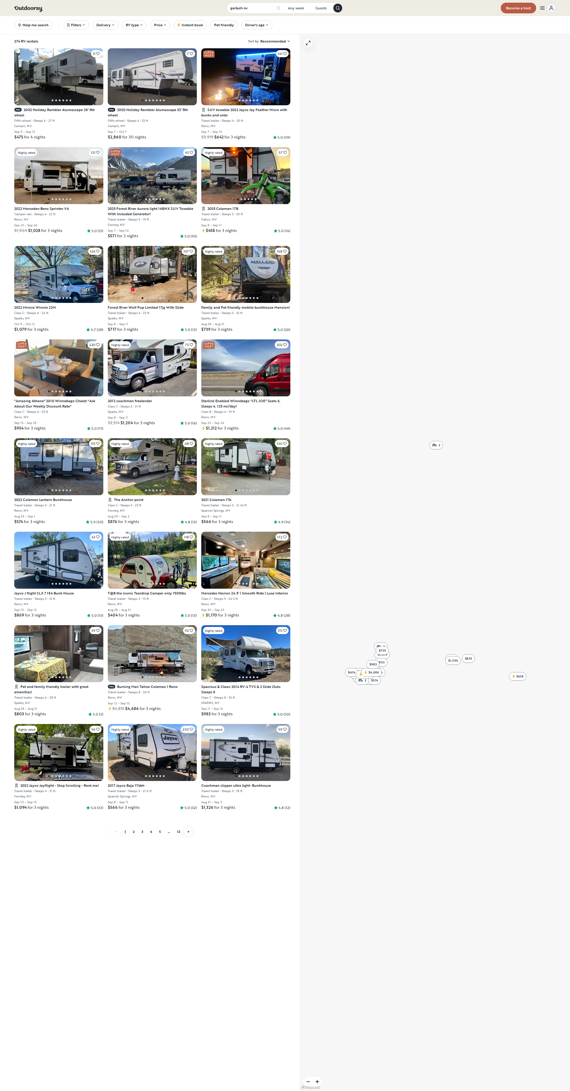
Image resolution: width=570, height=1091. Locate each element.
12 (178, 831)
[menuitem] (76, 25)
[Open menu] (548, 8)
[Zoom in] (317, 1081)
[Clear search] (278, 8)
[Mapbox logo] (310, 1087)
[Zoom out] (308, 1081)
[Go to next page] (188, 831)
